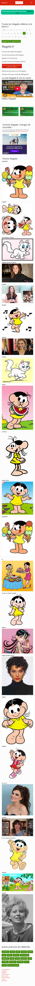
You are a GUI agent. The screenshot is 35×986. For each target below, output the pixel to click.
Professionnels (5, 974)
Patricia (30, 951)
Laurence (23, 958)
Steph (17, 951)
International (5, 976)
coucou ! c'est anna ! (13, 965)
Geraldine (5, 962)
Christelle (20, 962)
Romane (24, 951)
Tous (4, 30)
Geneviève (5, 951)
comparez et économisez (21, 131)
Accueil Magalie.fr (6, 969)
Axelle (4, 965)
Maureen (16, 955)
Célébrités (19, 2)
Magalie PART (6, 41)
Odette (9, 955)
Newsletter (4, 980)
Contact (3, 979)
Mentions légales (6, 977)
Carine (26, 962)
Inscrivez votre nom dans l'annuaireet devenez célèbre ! (12, 66)
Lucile (12, 958)
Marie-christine (24, 955)
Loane (17, 958)
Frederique (13, 962)
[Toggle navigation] (32, 2)
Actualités (4, 971)
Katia (29, 958)
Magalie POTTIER (16, 41)
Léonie (12, 951)
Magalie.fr (4, 3)
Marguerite (5, 958)
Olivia (4, 955)
